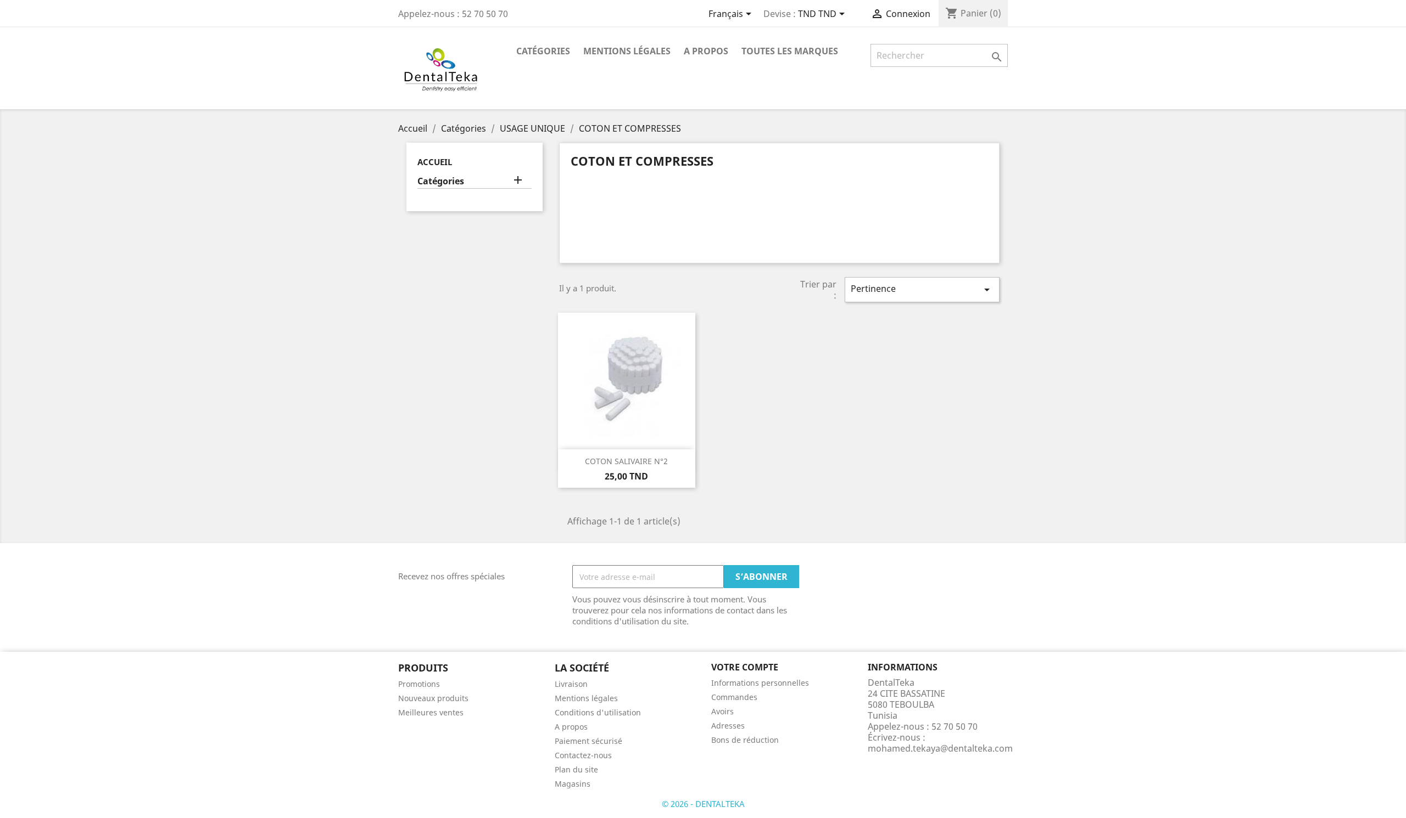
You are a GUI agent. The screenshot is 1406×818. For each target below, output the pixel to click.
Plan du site (576, 769)
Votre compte (744, 667)
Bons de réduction (745, 740)
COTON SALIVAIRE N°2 (626, 461)
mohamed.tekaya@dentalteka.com (940, 748)
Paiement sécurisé (588, 741)
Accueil (434, 161)
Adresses (728, 725)
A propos (706, 51)
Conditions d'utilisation (598, 712)
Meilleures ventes (431, 712)
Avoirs (722, 711)
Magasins (572, 783)
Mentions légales (627, 51)
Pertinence (922, 289)
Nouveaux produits (433, 698)
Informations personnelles (760, 683)
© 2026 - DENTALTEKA (703, 803)
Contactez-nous (583, 755)
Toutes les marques (789, 51)
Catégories (543, 51)
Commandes (734, 697)
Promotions (419, 684)
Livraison (571, 684)
